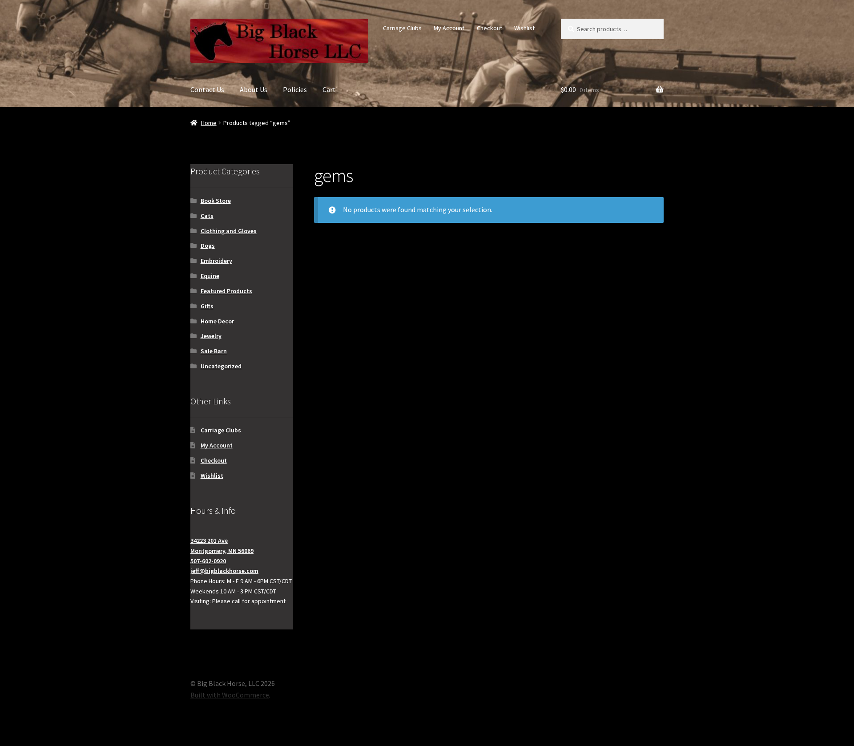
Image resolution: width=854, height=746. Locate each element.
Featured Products (226, 291)
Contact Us (207, 89)
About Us (253, 89)
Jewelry (211, 336)
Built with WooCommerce (229, 694)
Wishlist (524, 28)
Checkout (489, 28)
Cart (329, 89)
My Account (449, 28)
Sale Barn (214, 351)
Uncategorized (221, 366)
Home (209, 123)
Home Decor (217, 321)
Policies (295, 89)
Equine (210, 276)
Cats (207, 216)
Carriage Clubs (402, 28)
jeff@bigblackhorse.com (224, 571)
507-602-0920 (208, 561)
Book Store (216, 201)
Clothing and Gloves (229, 231)
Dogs (208, 246)
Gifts (207, 306)
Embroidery (216, 261)
